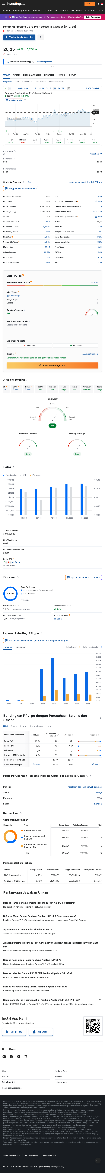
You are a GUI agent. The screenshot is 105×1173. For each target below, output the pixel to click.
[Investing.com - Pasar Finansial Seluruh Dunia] (16, 3)
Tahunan (7, 647)
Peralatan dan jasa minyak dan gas (85, 787)
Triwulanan (20, 647)
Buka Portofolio (9, 1082)
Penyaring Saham (21, 10)
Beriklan (58, 1076)
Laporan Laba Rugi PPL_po (21, 633)
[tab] (16, 389)
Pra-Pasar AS (61, 10)
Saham (6, 10)
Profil (17, 82)
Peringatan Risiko (50, 1155)
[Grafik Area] (9, 88)
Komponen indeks (56, 82)
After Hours (76, 10)
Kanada (98, 804)
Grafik (16, 74)
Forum (72, 74)
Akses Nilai (94, 154)
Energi (99, 792)
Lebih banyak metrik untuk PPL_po (85, 182)
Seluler (5, 1076)
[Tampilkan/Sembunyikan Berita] (68, 88)
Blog (4, 1071)
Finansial (49, 74)
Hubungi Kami (61, 1082)
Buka (38, 764)
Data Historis (41, 82)
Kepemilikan (27, 82)
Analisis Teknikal (14, 379)
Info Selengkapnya (44, 62)
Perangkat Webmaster (12, 1088)
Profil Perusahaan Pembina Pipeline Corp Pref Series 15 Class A (45, 775)
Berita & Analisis (32, 74)
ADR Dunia (90, 10)
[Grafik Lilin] (6, 88)
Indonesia (37, 10)
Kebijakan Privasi (32, 1155)
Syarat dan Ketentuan (11, 1155)
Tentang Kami (61, 1071)
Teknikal (61, 74)
